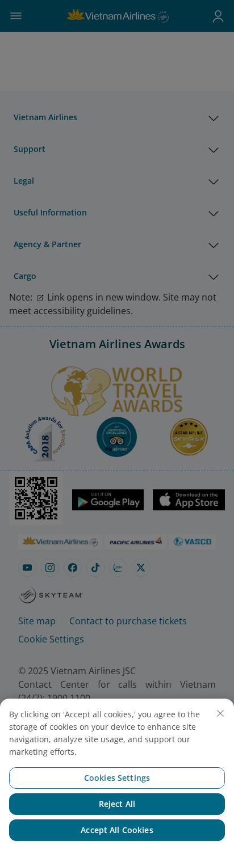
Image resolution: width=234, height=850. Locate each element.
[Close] (220, 713)
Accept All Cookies (117, 829)
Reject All (117, 803)
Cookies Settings (117, 777)
